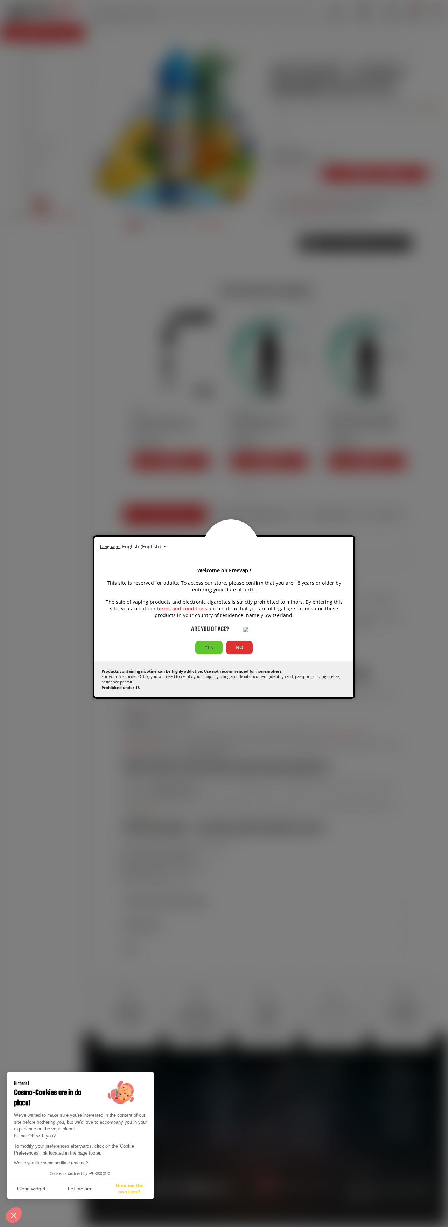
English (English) (142, 546)
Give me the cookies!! (129, 1188)
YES (209, 647)
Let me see (80, 1188)
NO (239, 647)
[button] (13, 1215)
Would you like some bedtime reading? (51, 1163)
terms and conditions (182, 608)
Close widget (31, 1188)
